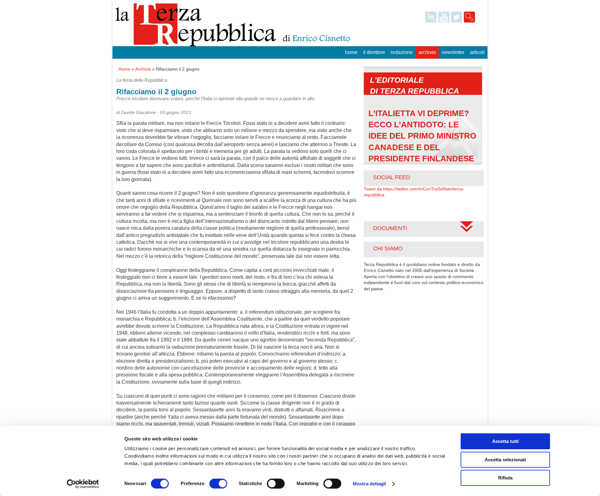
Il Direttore (374, 52)
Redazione (402, 52)
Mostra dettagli (369, 483)
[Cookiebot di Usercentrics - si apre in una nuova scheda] (83, 484)
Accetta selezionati (505, 459)
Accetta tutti (505, 441)
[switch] (218, 484)
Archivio (427, 52)
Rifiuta (505, 477)
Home (351, 52)
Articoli (477, 52)
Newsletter (453, 52)
